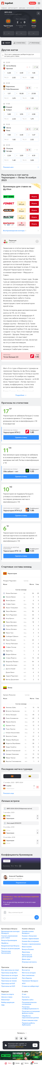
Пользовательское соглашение (29, 1003)
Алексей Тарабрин (16, 876)
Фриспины (26, 952)
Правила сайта (27, 1000)
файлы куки (19, 1047)
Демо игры (26, 959)
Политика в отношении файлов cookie (31, 1012)
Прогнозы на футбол (9, 973)
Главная (4, 8)
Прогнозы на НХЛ (8, 986)
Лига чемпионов (28, 975)
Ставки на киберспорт (30, 986)
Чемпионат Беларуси (30, 981)
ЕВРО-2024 (22, 8)
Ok (35, 1045)
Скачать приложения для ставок (9, 937)
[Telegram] (21, 1038)
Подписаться (21, 883)
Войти (32, 3)
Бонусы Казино (28, 949)
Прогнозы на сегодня (9, 975)
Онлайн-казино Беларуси (28, 932)
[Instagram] (16, 1038)
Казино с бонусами (29, 936)
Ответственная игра (30, 1020)
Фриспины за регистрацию (27, 956)
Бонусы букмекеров (9, 940)
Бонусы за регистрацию (10, 948)
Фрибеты (4, 943)
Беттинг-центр (12, 8)
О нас (24, 994)
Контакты (25, 997)
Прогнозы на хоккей (9, 978)
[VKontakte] (25, 1038)
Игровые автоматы (29, 962)
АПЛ (23, 983)
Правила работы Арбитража (28, 1024)
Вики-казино (27, 947)
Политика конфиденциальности (30, 1008)
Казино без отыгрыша (30, 941)
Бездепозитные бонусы (10, 946)
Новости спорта (7, 994)
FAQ (2, 1005)
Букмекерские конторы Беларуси (10, 932)
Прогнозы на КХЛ (8, 983)
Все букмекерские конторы (14, 231)
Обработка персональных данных (30, 1017)
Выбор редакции (7, 1002)
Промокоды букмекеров (6, 952)
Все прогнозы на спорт (10, 970)
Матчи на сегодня (29, 973)
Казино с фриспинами (30, 939)
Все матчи (26, 970)
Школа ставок (6, 997)
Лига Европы (27, 978)
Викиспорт (5, 1000)
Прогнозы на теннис (9, 981)
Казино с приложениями (31, 944)
